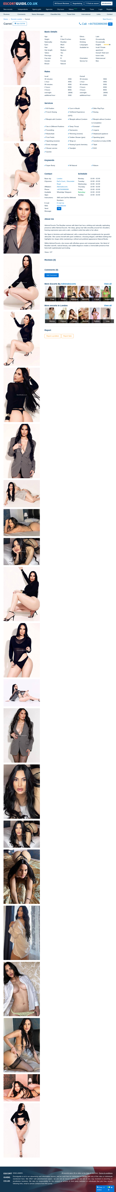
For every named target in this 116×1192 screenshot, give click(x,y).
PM (110, 24)
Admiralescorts (62, 187)
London (59, 178)
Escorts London (16, 19)
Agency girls (36, 9)
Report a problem (52, 336)
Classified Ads (55, 14)
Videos (73, 9)
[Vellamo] (83, 293)
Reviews (7, 14)
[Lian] (106, 315)
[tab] (78, 31)
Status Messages (38, 14)
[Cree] (50, 293)
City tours (60, 9)
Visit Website (61, 206)
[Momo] (50, 315)
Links (98, 14)
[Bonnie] (83, 315)
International (85, 14)
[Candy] (72, 315)
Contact (109, 14)
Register (109, 9)
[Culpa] (94, 293)
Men (83, 9)
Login (101, 9)
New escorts (8, 9)
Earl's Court (61, 181)
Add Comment (51, 275)
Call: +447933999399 (94, 23)
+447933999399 (63, 189)
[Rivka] (61, 293)
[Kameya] (72, 293)
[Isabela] (106, 293)
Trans (92, 9)
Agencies (49, 9)
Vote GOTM (20, 24)
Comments (21, 14)
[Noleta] (94, 315)
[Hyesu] (61, 315)
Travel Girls (71, 14)
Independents (23, 9)
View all (108, 284)
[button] (95, 24)
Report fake (67, 336)
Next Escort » (107, 19)
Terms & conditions (105, 1173)
